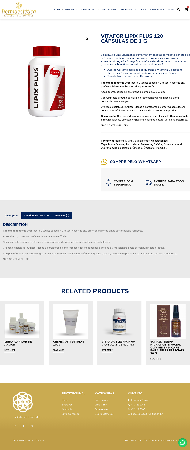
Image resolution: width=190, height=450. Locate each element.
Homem (119, 140)
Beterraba (146, 144)
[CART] (186, 9)
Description (11, 215)
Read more (9, 350)
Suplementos (129, 9)
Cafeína (158, 144)
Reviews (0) (62, 215)
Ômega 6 (137, 147)
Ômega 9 (149, 147)
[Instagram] (15, 426)
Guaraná (106, 147)
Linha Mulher (109, 9)
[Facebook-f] (23, 426)
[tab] (11, 215)
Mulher (129, 140)
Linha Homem (88, 9)
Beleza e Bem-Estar (152, 9)
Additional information (37, 215)
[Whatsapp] (31, 426)
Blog (171, 9)
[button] (182, 442)
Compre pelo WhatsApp (135, 161)
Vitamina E (161, 147)
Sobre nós (71, 9)
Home (57, 9)
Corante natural (173, 144)
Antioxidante (133, 144)
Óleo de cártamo (121, 147)
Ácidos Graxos (116, 144)
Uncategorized (159, 140)
